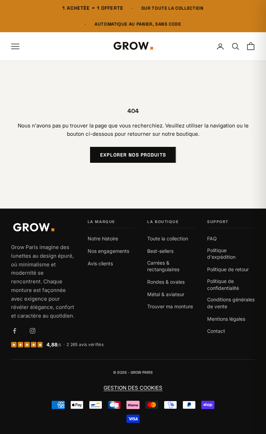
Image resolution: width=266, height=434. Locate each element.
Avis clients (100, 263)
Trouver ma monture (170, 306)
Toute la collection (167, 238)
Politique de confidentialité (223, 284)
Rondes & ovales (166, 282)
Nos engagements (108, 251)
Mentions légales (226, 319)
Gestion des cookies (133, 387)
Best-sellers (160, 251)
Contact (216, 331)
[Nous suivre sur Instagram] (32, 330)
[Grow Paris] (43, 228)
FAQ (212, 238)
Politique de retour (228, 269)
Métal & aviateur (165, 294)
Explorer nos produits (133, 155)
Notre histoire (103, 238)
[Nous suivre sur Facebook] (14, 330)
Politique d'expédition (221, 253)
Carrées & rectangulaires (163, 266)
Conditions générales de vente (231, 302)
